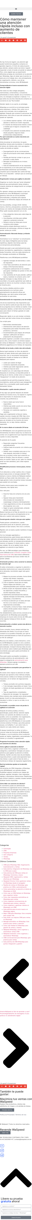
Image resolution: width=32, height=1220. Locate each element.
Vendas (5, 857)
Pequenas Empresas (9, 853)
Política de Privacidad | (7, 1115)
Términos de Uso (20, 1115)
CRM (4, 850)
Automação (7, 848)
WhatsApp (6, 859)
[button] (16, 8)
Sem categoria (8, 855)
